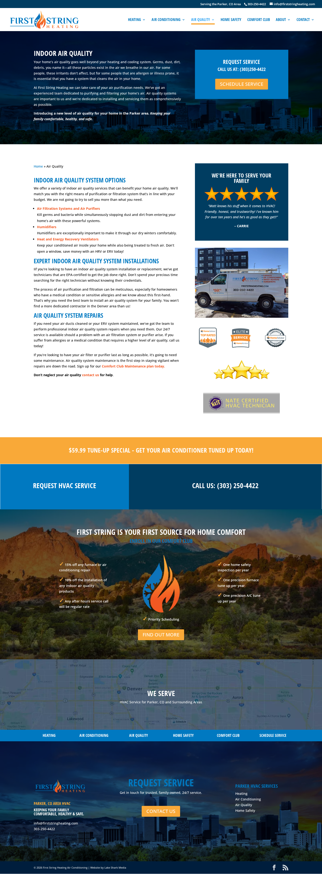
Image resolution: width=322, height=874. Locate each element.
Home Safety (231, 20)
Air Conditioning (166, 20)
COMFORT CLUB (228, 735)
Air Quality (200, 20)
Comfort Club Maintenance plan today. (133, 366)
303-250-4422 (44, 829)
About (281, 20)
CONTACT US (160, 811)
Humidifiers (47, 227)
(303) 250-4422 (238, 485)
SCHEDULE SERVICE (241, 84)
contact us (90, 375)
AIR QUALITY (138, 735)
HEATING (49, 735)
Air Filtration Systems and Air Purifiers (68, 208)
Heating (134, 20)
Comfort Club (258, 20)
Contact (303, 20)
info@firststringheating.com (56, 823)
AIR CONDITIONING (93, 735)
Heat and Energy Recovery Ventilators (68, 239)
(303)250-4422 (253, 69)
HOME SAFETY (183, 735)
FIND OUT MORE (161, 634)
